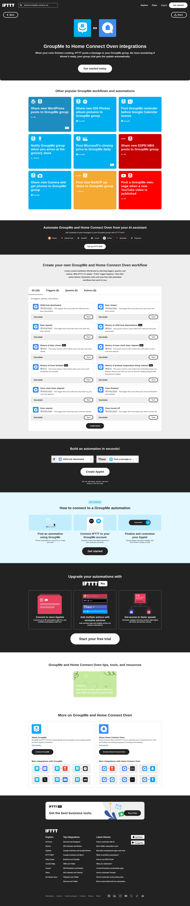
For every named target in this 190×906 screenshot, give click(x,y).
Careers (59, 896)
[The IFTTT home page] (8, 5)
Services (49, 842)
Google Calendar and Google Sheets (77, 850)
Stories (48, 846)
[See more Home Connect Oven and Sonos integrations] (128, 779)
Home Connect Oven (94, 46)
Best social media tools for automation (110, 881)
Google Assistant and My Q (73, 855)
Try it (88, 317)
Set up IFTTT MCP (95, 247)
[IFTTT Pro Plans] (140, 325)
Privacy (91, 896)
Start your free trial (95, 639)
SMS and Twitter (69, 864)
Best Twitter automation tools (107, 846)
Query (109, 328)
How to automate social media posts (110, 877)
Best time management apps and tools (110, 850)
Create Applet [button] (95, 471)
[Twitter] (131, 896)
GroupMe (54, 46)
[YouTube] (126, 896)
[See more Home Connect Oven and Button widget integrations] (108, 768)
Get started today (95, 68)
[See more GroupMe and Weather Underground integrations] (81, 779)
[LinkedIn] (114, 896)
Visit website (36, 745)
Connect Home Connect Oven (114, 752)
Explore (144, 5)
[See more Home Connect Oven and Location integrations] (148, 779)
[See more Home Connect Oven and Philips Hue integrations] (128, 768)
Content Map (50, 864)
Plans (154, 5)
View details (38, 317)
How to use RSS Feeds (105, 859)
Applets (48, 850)
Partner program (71, 896)
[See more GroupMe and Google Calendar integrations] (41, 768)
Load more (95, 426)
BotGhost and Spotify (71, 859)
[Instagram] (120, 896)
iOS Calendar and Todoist (72, 872)
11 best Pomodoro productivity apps (110, 868)
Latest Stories (103, 837)
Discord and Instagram (71, 842)
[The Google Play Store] (137, 842)
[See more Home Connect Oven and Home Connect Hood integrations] (108, 779)
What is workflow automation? (107, 855)
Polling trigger (47, 308)
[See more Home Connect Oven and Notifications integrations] (148, 768)
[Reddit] (142, 896)
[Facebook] (109, 896)
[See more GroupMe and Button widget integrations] (61, 768)
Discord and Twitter (70, 881)
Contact (83, 896)
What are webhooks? (104, 864)
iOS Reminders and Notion (73, 868)
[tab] (35, 290)
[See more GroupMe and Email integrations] (61, 779)
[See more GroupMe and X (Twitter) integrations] (41, 779)
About (98, 896)
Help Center (50, 859)
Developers (50, 896)
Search (48, 868)
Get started (178, 5)
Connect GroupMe (42, 752)
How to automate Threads (106, 872)
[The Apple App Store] (137, 837)
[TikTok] (137, 896)
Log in (164, 5)
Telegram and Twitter (71, 877)
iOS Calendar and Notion (72, 846)
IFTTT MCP (50, 855)
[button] (95, 551)
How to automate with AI (105, 842)
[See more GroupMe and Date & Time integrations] (81, 768)
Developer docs (51, 877)
